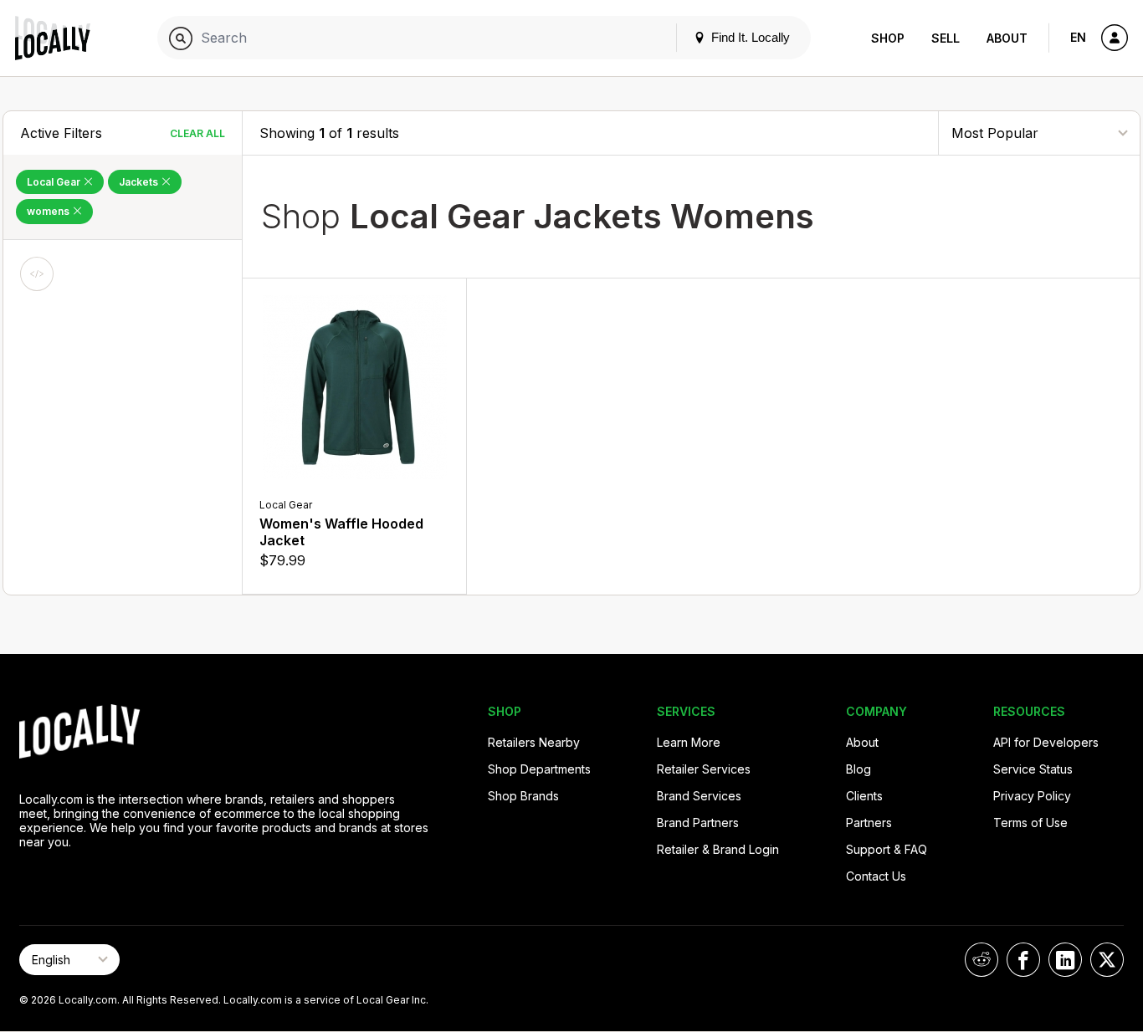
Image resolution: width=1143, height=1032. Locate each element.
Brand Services (699, 796)
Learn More (688, 742)
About (1007, 38)
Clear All (197, 133)
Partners (869, 822)
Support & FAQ (886, 849)
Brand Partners (698, 822)
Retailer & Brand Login (718, 849)
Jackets (140, 182)
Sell (945, 38)
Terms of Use (1030, 822)
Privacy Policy (1032, 796)
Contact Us (876, 876)
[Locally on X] (1107, 960)
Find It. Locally (749, 37)
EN (1078, 37)
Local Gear (55, 182)
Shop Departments (539, 769)
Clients (864, 796)
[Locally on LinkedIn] (1065, 960)
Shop (888, 38)
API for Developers (1046, 742)
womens (49, 211)
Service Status (1033, 769)
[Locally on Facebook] (1023, 960)
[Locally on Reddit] (981, 960)
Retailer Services (704, 769)
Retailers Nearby (534, 742)
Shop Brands (523, 796)
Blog (858, 769)
